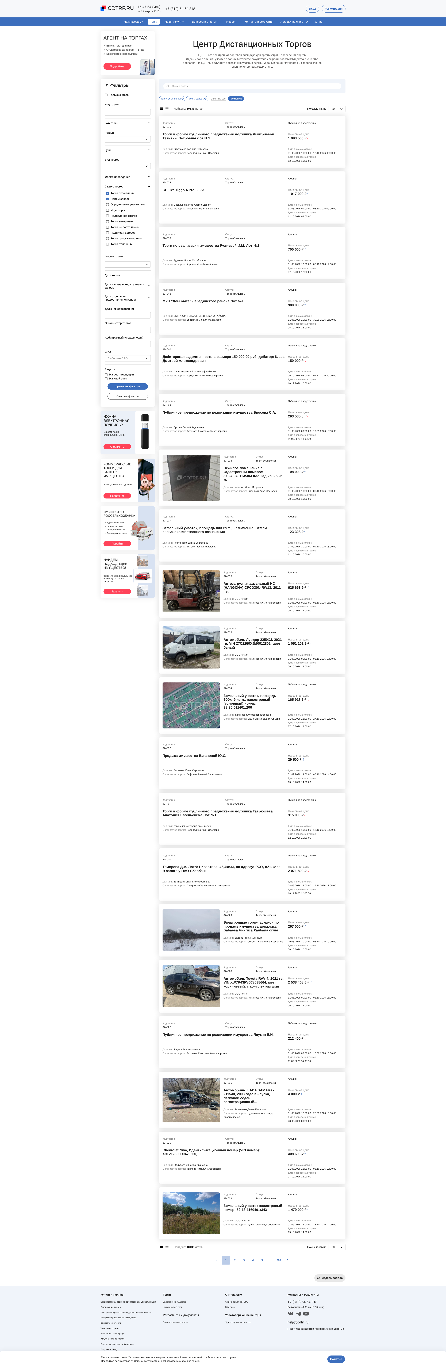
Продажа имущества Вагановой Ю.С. (194, 756)
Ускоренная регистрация (113, 1333)
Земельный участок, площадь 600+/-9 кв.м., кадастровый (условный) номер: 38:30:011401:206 (250, 701)
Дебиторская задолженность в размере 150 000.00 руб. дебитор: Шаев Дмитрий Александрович (223, 358)
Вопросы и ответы (204, 21)
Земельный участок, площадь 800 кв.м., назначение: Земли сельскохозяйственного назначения (215, 530)
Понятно (336, 1359)
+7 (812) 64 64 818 (180, 9)
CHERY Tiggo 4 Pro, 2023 (183, 190)
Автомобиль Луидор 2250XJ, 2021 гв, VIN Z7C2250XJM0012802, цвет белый (253, 643)
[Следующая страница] (288, 1260)
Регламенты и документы (175, 1322)
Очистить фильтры (128, 396)
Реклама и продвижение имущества (118, 1317)
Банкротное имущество (174, 1302)
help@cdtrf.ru (298, 1322)
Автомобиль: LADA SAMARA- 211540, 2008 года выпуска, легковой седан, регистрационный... (249, 1096)
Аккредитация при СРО (236, 1302)
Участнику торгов (109, 1328)
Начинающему (133, 21)
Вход (312, 8)
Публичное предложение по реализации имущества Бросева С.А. (219, 412)
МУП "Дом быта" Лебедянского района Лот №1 (203, 301)
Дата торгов (113, 275)
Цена (108, 150)
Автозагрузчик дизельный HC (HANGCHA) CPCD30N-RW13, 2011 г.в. (252, 587)
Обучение (230, 1307)
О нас (318, 21)
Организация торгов (111, 1307)
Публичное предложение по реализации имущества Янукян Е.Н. (218, 1034)
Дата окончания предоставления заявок (120, 298)
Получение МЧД (109, 1349)
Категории (111, 123)
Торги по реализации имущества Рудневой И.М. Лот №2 (211, 245)
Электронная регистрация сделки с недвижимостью (126, 1312)
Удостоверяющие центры (238, 1322)
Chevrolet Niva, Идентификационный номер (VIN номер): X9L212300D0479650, (211, 1152)
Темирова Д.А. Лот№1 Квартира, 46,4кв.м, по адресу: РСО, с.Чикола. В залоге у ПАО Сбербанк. (222, 869)
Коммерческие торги (111, 1323)
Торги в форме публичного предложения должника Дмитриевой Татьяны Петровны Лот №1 (218, 136)
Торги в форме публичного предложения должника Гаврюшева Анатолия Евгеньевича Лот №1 (218, 813)
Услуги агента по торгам (112, 1339)
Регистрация (334, 8)
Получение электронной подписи (117, 1344)
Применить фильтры (128, 386)
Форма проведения (117, 176)
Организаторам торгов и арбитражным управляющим (128, 1302)
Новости (231, 21)
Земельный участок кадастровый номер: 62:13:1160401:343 (253, 1207)
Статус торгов (114, 186)
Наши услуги (173, 21)
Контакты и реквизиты (259, 21)
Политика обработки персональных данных (315, 1328)
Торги (153, 21)
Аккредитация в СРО (294, 21)
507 (278, 1260)
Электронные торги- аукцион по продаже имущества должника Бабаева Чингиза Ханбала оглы (251, 926)
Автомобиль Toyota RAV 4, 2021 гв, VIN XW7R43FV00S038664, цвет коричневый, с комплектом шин (254, 982)
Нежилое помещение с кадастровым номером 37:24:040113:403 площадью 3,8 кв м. (253, 474)
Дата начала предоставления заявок (124, 286)
